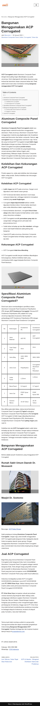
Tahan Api (35, 37)
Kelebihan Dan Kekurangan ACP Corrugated (15, 99)
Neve (9, 704)
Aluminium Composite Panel (10, 37)
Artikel (21, 37)
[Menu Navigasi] (36, 5)
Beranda (4, 17)
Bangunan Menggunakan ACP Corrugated (15, 107)
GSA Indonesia (14, 649)
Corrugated (27, 37)
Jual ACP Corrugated (9, 113)
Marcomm (7, 35)
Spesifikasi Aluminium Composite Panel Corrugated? (18, 105)
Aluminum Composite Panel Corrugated (14, 97)
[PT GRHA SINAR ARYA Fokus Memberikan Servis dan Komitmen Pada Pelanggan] (5, 5)
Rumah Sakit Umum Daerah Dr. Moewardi (16, 109)
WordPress (28, 704)
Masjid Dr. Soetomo (11, 111)
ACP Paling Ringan (15, 529)
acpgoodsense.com (18, 631)
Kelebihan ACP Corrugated (12, 101)
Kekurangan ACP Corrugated (13, 103)
